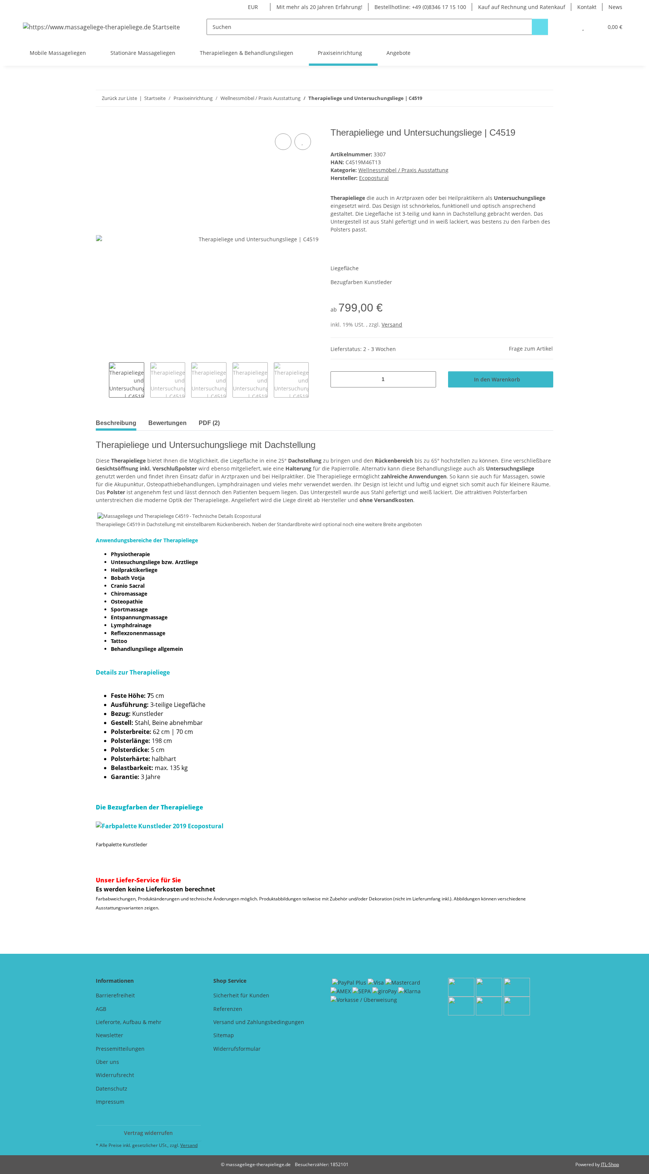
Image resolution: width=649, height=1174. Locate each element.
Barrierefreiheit (115, 995)
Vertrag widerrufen (148, 1132)
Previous (102, 380)
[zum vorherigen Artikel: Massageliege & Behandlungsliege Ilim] (529, 98)
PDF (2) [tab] (209, 423)
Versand (392, 324)
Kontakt (586, 7)
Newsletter (109, 1035)
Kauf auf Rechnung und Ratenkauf (521, 7)
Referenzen (227, 1008)
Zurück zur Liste (119, 98)
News (615, 7)
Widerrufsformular (237, 1048)
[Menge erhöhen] (428, 379)
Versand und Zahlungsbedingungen (258, 1022)
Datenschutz (111, 1088)
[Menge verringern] (339, 379)
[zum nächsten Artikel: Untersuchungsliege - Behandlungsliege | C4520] (545, 98)
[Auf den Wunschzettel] (302, 141)
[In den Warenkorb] (102, 123)
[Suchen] (540, 27)
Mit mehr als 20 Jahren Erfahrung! (319, 7)
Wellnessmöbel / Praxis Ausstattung (403, 170)
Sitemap (223, 1035)
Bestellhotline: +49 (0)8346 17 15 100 (420, 7)
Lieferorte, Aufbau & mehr (128, 1022)
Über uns (107, 1061)
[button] (568, 27)
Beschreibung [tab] (116, 423)
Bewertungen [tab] (167, 423)
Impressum (110, 1101)
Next (315, 380)
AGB (101, 1008)
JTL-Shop (610, 1164)
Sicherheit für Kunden (241, 995)
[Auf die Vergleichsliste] (283, 141)
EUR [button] (253, 7)
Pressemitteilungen (120, 1048)
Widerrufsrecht (115, 1075)
